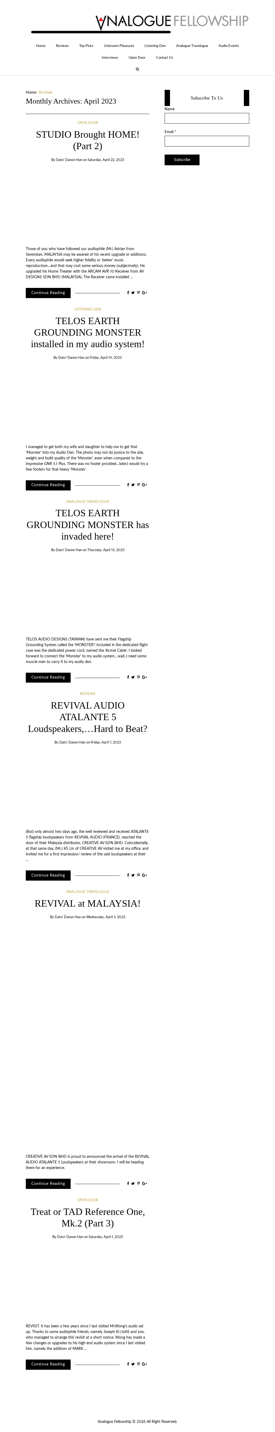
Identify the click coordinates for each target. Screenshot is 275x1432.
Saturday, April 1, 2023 (106, 1237)
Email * (170, 132)
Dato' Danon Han (69, 160)
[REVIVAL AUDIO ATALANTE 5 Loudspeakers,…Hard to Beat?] (88, 787)
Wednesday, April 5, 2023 (105, 917)
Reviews (62, 46)
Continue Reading (48, 293)
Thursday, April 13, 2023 (106, 550)
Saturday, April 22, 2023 (106, 160)
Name (170, 109)
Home (40, 46)
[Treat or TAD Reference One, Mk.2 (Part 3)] (88, 1282)
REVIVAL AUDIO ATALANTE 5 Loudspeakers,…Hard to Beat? (87, 717)
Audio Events (229, 46)
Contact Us (164, 58)
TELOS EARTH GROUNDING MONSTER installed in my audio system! (88, 332)
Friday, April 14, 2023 (106, 358)
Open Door (137, 58)
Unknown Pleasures (119, 46)
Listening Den (155, 46)
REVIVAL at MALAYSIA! (88, 903)
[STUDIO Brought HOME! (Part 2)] (88, 204)
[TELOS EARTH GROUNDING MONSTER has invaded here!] (88, 594)
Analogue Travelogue (192, 46)
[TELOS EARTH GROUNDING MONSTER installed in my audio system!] (88, 402)
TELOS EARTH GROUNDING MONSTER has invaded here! (88, 524)
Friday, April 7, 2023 (106, 742)
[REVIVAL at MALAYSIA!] (88, 1037)
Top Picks (86, 46)
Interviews (110, 58)
